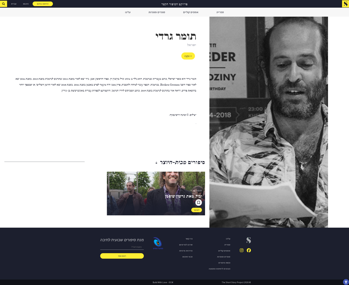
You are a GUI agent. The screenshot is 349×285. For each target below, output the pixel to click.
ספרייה (220, 12)
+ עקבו (188, 56)
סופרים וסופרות (157, 12)
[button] (346, 282)
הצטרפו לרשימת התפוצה (219, 268)
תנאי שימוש (188, 256)
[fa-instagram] (241, 250)
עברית (13, 4)
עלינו (128, 12)
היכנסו (26, 4)
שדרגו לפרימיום (186, 244)
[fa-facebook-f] (249, 250)
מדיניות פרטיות (186, 250)
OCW (171, 282)
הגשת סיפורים (224, 262)
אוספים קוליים (190, 12)
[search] (3, 4)
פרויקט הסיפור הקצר (174, 4)
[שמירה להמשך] (198, 202)
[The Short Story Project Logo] (345, 3)
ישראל (191, 45)
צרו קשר (189, 238)
